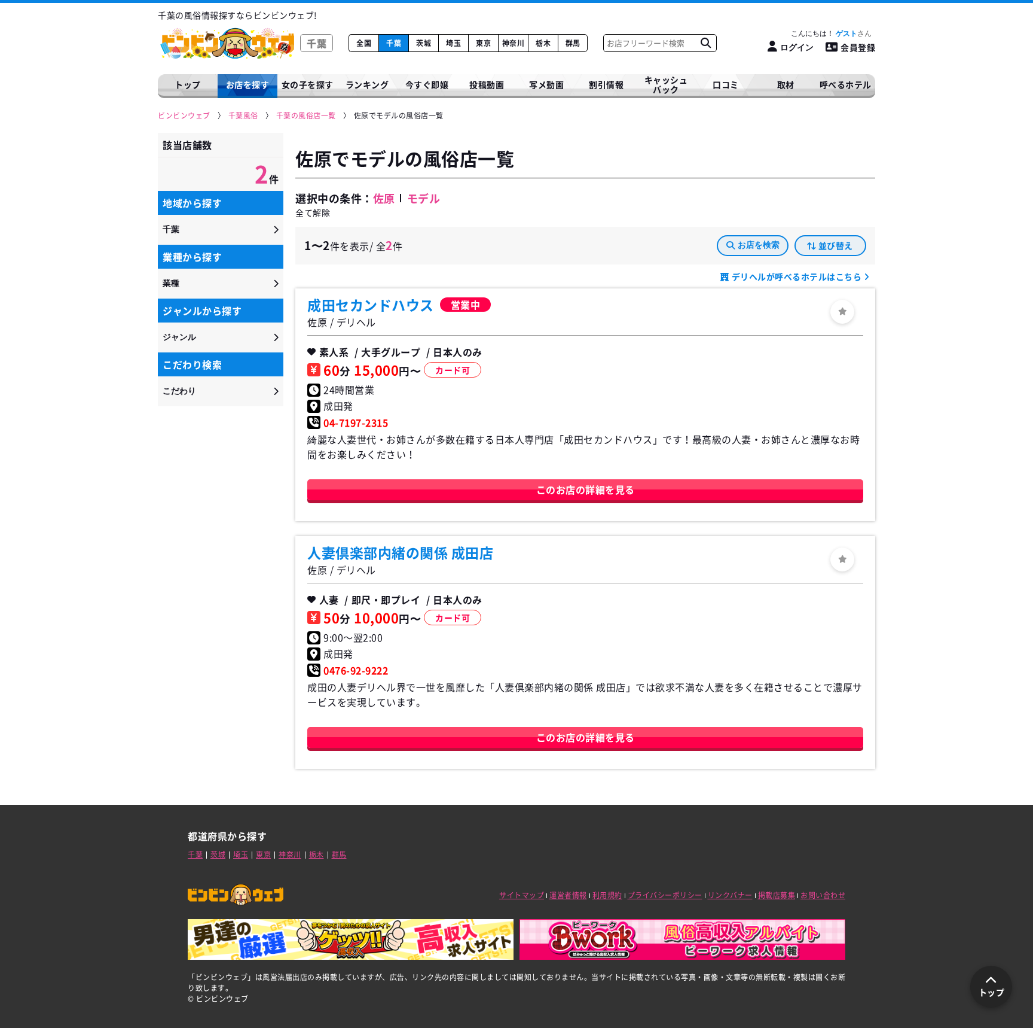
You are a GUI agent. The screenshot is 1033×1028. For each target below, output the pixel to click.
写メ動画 (546, 84)
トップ (188, 84)
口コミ (726, 84)
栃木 (543, 43)
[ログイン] (842, 312)
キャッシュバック (666, 84)
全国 (363, 43)
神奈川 (513, 43)
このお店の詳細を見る (585, 489)
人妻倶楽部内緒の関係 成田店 (400, 552)
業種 (171, 283)
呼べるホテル (846, 84)
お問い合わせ (822, 895)
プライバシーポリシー (665, 895)
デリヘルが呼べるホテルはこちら (796, 276)
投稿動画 (486, 84)
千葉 (393, 43)
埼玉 (453, 43)
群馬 (573, 43)
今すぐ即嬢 (427, 84)
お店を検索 (759, 245)
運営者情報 (568, 895)
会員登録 (858, 47)
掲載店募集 (777, 895)
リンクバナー (730, 895)
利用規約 (607, 895)
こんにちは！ (824, 33)
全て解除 (312, 212)
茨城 (423, 43)
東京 (483, 43)
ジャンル (179, 337)
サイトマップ (521, 895)
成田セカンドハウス (370, 304)
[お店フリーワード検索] (705, 43)
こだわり (179, 391)
